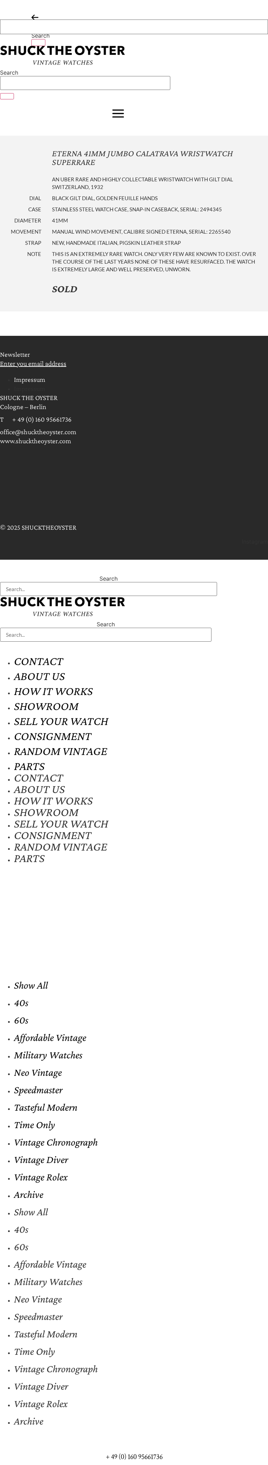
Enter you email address (33, 363)
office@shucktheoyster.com (38, 432)
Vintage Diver (41, 1159)
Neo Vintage (38, 1072)
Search (40, 35)
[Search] (38, 42)
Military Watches (48, 1054)
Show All (31, 985)
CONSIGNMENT (52, 736)
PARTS (29, 766)
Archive (28, 1194)
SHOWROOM (46, 706)
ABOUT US (39, 676)
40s (21, 1002)
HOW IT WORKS (53, 691)
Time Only (34, 1124)
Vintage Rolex (41, 1177)
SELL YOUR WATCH (61, 721)
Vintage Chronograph (56, 1142)
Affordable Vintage (50, 1037)
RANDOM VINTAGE (60, 751)
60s (21, 1020)
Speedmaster (38, 1089)
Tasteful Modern (45, 1107)
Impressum (29, 379)
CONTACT (38, 661)
